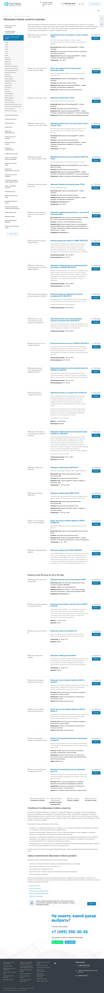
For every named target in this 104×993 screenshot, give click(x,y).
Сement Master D (9, 100)
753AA (6, 51)
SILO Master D (8, 87)
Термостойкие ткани (10, 212)
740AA (6, 44)
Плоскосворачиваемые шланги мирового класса (11, 181)
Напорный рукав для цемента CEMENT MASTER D (69, 241)
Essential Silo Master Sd (10, 72)
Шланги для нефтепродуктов (9, 148)
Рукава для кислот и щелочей (10, 137)
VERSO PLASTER (9, 95)
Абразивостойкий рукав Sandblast (63, 655)
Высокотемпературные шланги (11, 202)
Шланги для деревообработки (10, 131)
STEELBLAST (8, 91)
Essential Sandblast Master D (11, 70)
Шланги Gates (8, 127)
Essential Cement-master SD (11, 66)
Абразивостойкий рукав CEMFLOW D (64, 467)
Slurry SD (7, 89)
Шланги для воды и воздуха (10, 143)
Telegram (71, 942)
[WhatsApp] (80, 4)
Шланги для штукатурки (36, 896)
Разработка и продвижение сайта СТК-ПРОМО (14, 990)
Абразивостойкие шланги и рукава (12, 37)
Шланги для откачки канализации (10, 26)
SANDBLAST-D (8, 83)
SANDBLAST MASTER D (10, 81)
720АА (6, 42)
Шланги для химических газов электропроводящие (12, 207)
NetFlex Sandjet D (9, 78)
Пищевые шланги (9, 123)
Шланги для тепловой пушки (11, 164)
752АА (6, 49)
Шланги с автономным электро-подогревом (11, 158)
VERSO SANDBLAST (9, 98)
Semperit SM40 (8, 85)
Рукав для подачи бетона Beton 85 (63, 631)
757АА (6, 53)
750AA (6, 47)
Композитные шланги (10, 119)
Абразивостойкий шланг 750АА (62, 98)
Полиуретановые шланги (11, 115)
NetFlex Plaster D (9, 76)
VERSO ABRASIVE (9, 93)
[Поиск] (98, 10)
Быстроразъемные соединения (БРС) (10, 32)
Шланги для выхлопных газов (11, 196)
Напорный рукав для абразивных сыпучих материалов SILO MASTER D (66, 295)
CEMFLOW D (8, 61)
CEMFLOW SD (8, 64)
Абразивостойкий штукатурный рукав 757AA (67, 184)
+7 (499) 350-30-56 (69, 3)
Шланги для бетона (34, 885)
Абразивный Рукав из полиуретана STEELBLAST (68, 393)
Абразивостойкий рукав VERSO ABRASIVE (66, 550)
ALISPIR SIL (7, 57)
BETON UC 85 (8, 59)
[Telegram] (83, 4)
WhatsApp (59, 942)
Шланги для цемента (35, 888)
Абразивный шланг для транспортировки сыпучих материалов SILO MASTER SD (66, 320)
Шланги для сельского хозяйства (11, 175)
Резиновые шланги (10, 191)
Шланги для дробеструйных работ (39, 893)
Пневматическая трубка (11, 153)
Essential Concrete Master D (11, 68)
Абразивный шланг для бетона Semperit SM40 (68, 580)
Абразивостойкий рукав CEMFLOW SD (64, 493)
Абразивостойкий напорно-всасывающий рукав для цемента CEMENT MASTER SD (68, 266)
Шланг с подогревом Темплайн (10, 186)
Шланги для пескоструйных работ (38, 891)
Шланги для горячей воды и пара (12, 226)
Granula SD (7, 74)
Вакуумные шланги (10, 216)
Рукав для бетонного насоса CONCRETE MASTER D (69, 343)
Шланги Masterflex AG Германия (11, 221)
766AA (6, 55)
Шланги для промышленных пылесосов (12, 169)
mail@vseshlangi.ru (83, 975)
